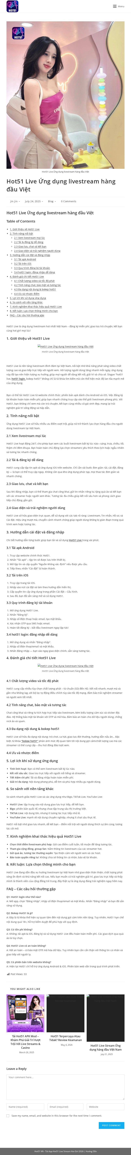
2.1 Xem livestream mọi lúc (29, 237)
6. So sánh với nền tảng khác (26, 302)
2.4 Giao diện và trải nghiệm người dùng (37, 250)
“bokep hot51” (29, 741)
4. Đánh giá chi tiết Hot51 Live (27, 276)
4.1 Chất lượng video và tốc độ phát (34, 280)
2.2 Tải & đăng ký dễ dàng (28, 242)
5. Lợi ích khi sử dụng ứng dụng (28, 298)
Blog (50, 201)
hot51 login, (19, 378)
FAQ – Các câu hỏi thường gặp (27, 315)
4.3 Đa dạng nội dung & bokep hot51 (35, 289)
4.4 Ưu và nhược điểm (26, 293)
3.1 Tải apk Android (25, 259)
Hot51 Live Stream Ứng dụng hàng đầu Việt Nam (106, 1047)
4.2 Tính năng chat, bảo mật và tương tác (37, 285)
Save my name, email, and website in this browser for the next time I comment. (57, 1115)
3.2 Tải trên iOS (22, 263)
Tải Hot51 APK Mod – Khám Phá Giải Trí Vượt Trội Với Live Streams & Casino (25, 1042)
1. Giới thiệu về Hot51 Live (25, 229)
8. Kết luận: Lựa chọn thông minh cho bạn (34, 310)
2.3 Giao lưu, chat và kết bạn (30, 246)
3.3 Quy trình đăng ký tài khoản (32, 268)
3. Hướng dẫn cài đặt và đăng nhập (30, 255)
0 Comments (68, 201)
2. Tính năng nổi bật (21, 233)
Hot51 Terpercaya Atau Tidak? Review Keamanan (65, 1038)
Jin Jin (14, 201)
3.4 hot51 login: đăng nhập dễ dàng (34, 272)
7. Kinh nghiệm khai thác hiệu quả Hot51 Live (36, 306)
